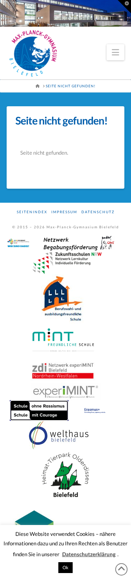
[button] (115, 52)
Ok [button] (65, 567)
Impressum (64, 212)
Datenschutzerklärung (89, 554)
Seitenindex (32, 212)
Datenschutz (98, 212)
